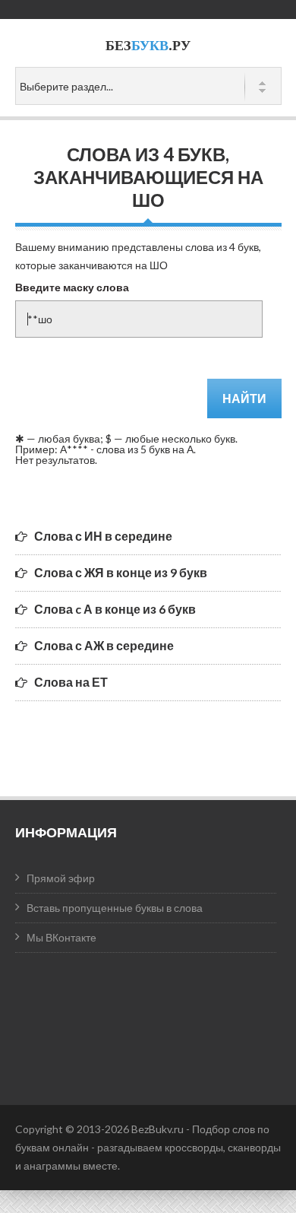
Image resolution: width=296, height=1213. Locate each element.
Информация (66, 832)
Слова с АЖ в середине (104, 645)
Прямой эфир (61, 878)
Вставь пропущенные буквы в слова (115, 907)
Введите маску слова (72, 287)
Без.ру (148, 45)
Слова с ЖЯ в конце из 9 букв (120, 572)
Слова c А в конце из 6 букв (115, 609)
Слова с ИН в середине (103, 536)
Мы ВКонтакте (61, 937)
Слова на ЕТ (71, 682)
